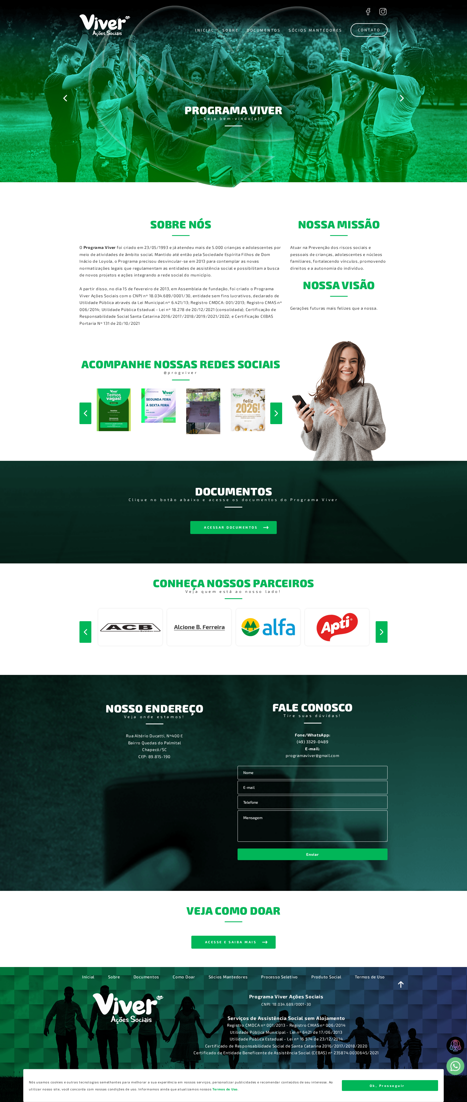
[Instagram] (383, 11)
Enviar (312, 854)
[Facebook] (368, 11)
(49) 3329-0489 (313, 741)
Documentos (146, 976)
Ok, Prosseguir (387, 1085)
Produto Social (326, 976)
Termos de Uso (370, 976)
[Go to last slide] (65, 98)
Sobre (114, 976)
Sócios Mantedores (228, 976)
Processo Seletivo (279, 976)
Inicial (88, 976)
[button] (204, 30)
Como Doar (184, 976)
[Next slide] (402, 98)
